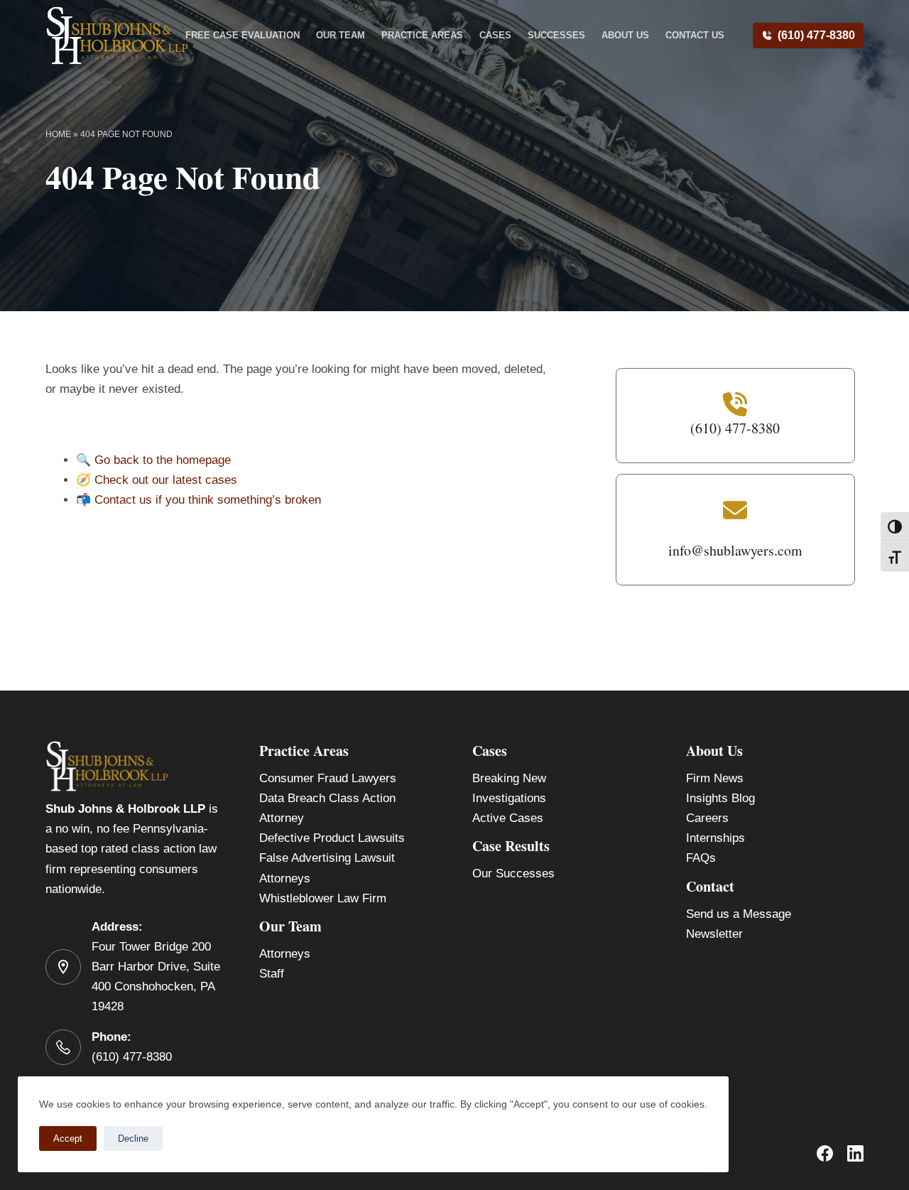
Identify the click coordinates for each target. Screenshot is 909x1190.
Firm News (715, 778)
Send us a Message (738, 914)
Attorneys (284, 954)
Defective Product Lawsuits (332, 838)
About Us (625, 35)
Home (58, 134)
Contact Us (694, 35)
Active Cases (507, 818)
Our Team (340, 35)
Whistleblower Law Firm (322, 898)
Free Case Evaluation (242, 35)
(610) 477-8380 (816, 35)
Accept (67, 1138)
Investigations (509, 798)
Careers (707, 818)
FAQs (701, 858)
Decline (133, 1138)
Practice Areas (422, 35)
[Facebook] (825, 1153)
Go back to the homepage (162, 460)
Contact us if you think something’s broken (207, 500)
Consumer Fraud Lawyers (327, 778)
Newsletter (714, 934)
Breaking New (509, 778)
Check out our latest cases (165, 480)
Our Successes (513, 873)
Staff (271, 973)
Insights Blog (720, 798)
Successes (556, 35)
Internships (715, 838)
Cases (495, 35)
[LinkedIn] (855, 1153)
